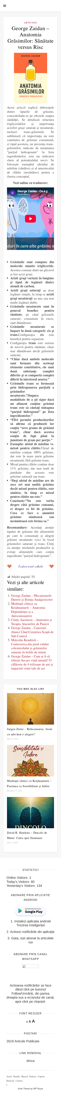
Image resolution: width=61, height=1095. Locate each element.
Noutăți (16, 1076)
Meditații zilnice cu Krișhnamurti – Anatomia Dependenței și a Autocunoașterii (28, 609)
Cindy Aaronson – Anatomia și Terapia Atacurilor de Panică (31, 621)
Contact (19, 1080)
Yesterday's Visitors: (22, 885)
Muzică (24, 1076)
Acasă (9, 1076)
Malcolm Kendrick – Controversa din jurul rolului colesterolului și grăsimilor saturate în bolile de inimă (30, 646)
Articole (30, 22)
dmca (30, 1061)
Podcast (32, 1076)
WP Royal (38, 1088)
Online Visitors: (18, 877)
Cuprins (41, 1076)
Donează (10, 1080)
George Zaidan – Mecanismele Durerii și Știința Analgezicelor (32, 597)
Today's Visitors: (19, 882)
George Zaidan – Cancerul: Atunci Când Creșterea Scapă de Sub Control (32, 632)
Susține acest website (30, 566)
